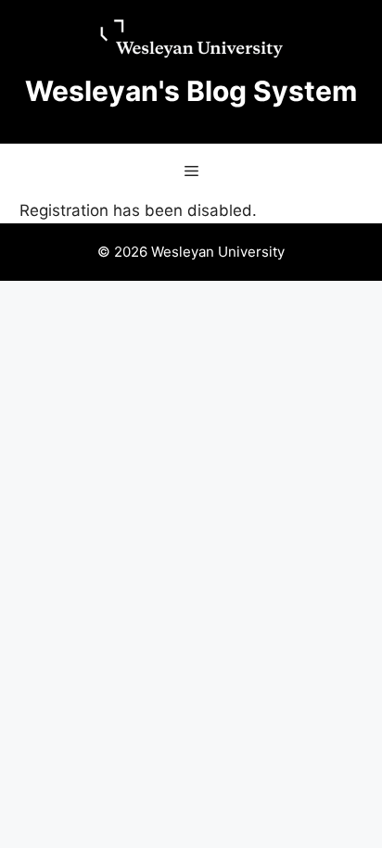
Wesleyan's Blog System (191, 91)
